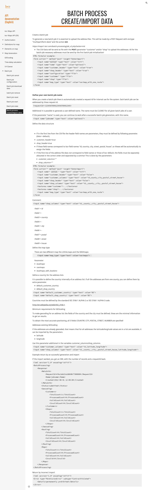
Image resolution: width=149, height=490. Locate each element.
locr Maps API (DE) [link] (12, 35)
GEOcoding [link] (9, 58)
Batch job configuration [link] (12, 81)
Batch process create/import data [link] (14, 111)
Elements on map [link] (11, 49)
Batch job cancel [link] (13, 75)
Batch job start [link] (12, 102)
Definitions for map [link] (12, 44)
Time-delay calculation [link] (13, 62)
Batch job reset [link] (12, 97)
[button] (146, 2)
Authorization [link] (10, 40)
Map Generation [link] (11, 53)
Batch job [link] (8, 71)
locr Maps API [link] (10, 31)
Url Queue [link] (8, 66)
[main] (87, 18)
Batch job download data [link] (14, 87)
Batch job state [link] (12, 106)
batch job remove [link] (13, 93)
